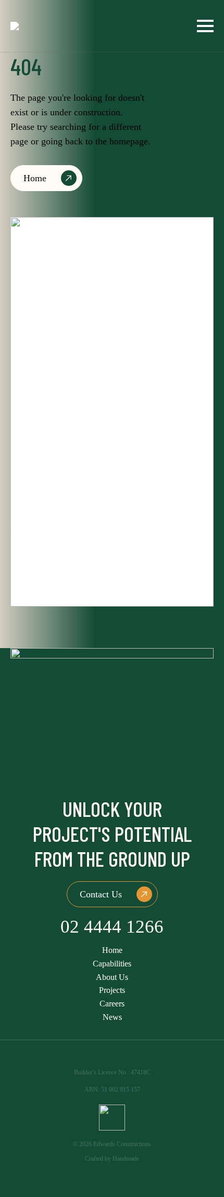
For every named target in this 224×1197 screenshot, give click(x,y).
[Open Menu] (205, 26)
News (112, 1017)
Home (112, 950)
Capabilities (112, 964)
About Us (112, 977)
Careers (112, 1004)
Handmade (126, 1158)
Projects (112, 990)
